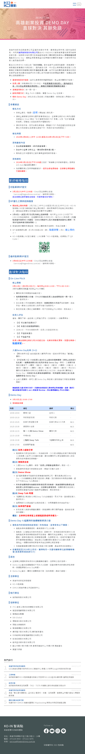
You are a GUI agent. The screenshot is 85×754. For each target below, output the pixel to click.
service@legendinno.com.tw (22, 741)
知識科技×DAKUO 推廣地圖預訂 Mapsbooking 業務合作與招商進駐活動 (37, 702)
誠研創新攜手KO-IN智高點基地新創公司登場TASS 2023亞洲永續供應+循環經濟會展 (41, 677)
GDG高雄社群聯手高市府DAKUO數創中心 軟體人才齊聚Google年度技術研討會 (40, 668)
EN (79, 4)
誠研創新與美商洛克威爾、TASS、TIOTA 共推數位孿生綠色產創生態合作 (37, 685)
